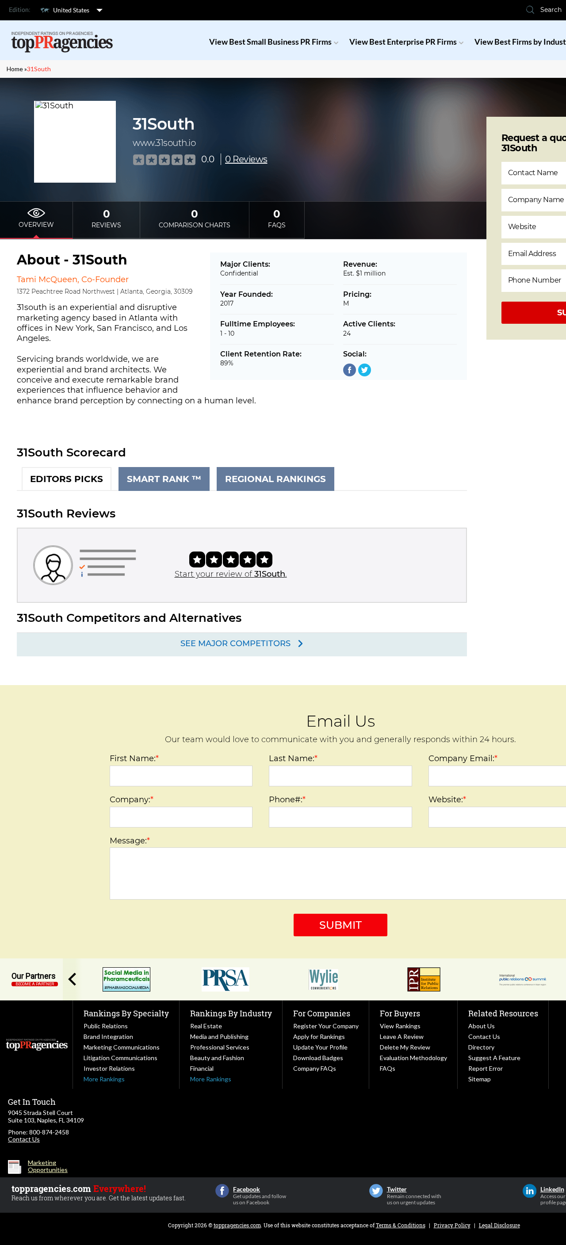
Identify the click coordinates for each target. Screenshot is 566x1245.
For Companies (321, 1013)
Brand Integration (108, 1036)
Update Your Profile (320, 1047)
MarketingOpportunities (48, 1166)
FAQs (387, 1068)
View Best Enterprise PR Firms (403, 41)
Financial (202, 1068)
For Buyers (400, 1013)
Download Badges (318, 1057)
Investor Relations (109, 1068)
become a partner (34, 984)
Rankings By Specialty (126, 1013)
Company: (131, 799)
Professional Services (219, 1047)
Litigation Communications (120, 1057)
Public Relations (106, 1026)
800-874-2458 (49, 1132)
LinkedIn (529, 1191)
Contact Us (484, 1036)
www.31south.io (164, 143)
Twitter (376, 1191)
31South (39, 69)
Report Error (485, 1068)
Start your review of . (231, 574)
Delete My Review (405, 1047)
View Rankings (400, 1026)
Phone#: (287, 799)
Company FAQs (314, 1068)
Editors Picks (66, 479)
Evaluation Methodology (413, 1057)
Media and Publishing (219, 1036)
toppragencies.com (237, 1225)
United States (71, 10)
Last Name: (293, 758)
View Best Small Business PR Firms (270, 41)
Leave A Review (402, 1036)
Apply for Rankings (319, 1036)
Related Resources (503, 1013)
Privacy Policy (452, 1225)
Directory (481, 1047)
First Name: (134, 758)
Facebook (222, 1191)
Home (15, 69)
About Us (481, 1026)
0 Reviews (246, 159)
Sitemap (479, 1079)
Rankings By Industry (231, 1013)
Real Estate (206, 1026)
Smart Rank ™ (164, 479)
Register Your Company (326, 1026)
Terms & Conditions (400, 1225)
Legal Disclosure (499, 1225)
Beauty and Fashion (217, 1057)
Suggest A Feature (494, 1057)
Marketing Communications (122, 1047)
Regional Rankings (275, 479)
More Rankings (104, 1079)
